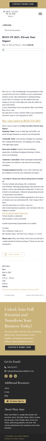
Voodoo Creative (18, 439)
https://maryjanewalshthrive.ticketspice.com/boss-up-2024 (20, 289)
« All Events (6, 25)
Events (6, 392)
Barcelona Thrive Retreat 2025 (34, 295)
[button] (23, 4)
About (6, 388)
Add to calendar (13, 254)
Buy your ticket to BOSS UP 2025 (21, 120)
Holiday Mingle (10, 295)
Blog (6, 396)
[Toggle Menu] (40, 14)
